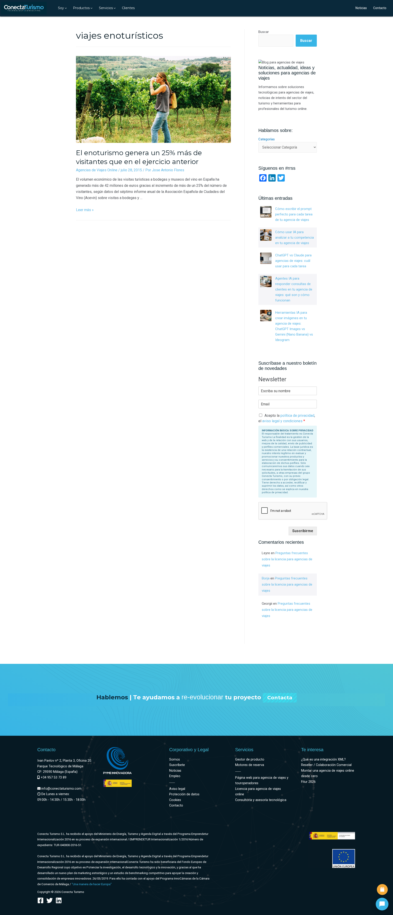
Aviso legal (177, 789)
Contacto (379, 8)
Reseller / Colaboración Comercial (326, 765)
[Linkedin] (58, 900)
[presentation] (65, 8)
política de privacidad (297, 415)
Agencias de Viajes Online (96, 170)
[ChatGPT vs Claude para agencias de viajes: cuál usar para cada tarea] (266, 258)
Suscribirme (302, 531)
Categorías (266, 139)
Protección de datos (184, 794)
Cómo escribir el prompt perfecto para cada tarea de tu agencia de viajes (293, 214)
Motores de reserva (249, 765)
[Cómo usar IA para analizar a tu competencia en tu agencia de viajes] (266, 235)
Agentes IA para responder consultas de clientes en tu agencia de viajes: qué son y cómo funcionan (293, 289)
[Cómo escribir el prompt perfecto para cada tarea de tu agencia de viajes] (266, 211)
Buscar (263, 32)
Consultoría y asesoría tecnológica (260, 800)
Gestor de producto (249, 759)
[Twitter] (49, 900)
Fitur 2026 (308, 782)
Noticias (361, 8)
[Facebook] (40, 900)
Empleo (174, 776)
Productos (81, 8)
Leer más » (85, 210)
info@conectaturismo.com (60, 789)
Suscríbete (177, 765)
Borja (266, 578)
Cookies (175, 800)
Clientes (128, 8)
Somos (174, 759)
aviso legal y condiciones (282, 421)
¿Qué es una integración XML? (323, 759)
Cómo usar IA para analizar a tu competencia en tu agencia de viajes (294, 237)
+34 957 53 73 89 (53, 777)
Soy (61, 8)
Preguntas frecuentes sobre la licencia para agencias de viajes (287, 559)
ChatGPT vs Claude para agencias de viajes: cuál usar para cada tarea (293, 260)
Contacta (279, 698)
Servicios (106, 8)
